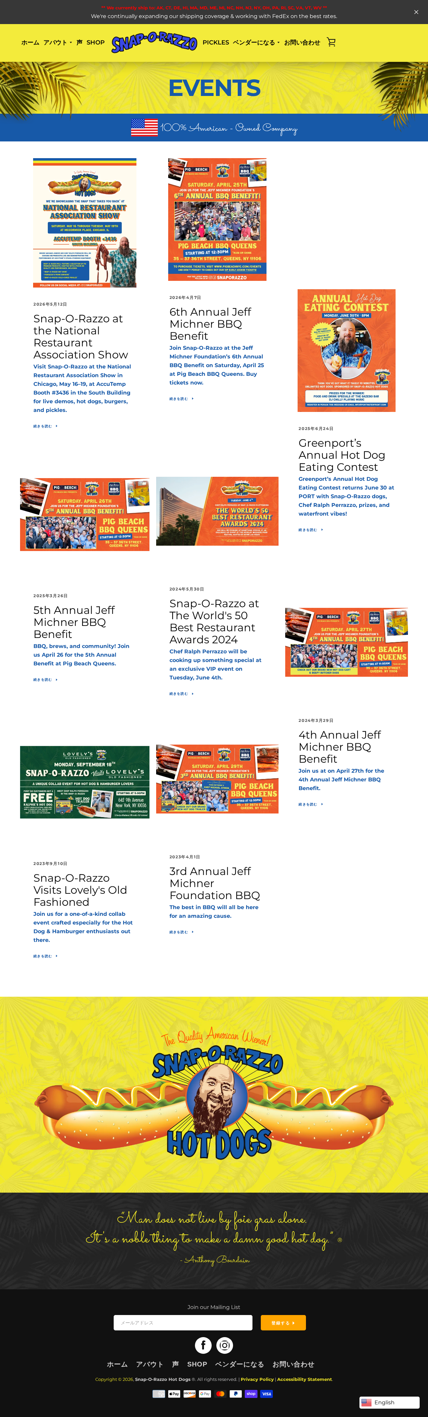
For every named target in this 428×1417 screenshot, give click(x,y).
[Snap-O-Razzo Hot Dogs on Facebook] (203, 1345)
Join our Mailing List (214, 1307)
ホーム (30, 42)
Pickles (216, 42)
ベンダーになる (239, 1364)
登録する (282, 1322)
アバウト (150, 1364)
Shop (96, 42)
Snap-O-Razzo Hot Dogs (163, 1379)
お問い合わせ (302, 42)
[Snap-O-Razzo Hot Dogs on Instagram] (224, 1345)
